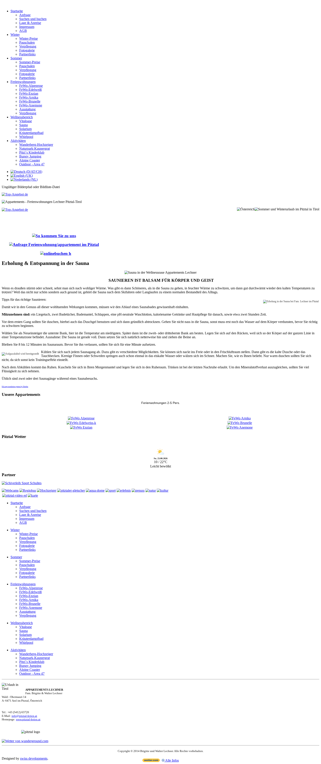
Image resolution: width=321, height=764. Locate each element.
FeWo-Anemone (30, 105)
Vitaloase (25, 121)
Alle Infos (171, 760)
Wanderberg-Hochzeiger (36, 144)
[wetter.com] (151, 761)
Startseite (16, 11)
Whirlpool (26, 137)
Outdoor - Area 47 (32, 164)
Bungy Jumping (30, 156)
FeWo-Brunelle (29, 101)
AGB (23, 31)
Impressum (26, 27)
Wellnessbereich (21, 117)
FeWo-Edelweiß (30, 89)
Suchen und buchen (33, 19)
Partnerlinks (27, 54)
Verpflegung (27, 46)
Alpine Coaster (29, 160)
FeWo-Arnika (28, 97)
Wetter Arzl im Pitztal (160, 445)
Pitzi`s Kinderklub (31, 152)
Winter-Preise (28, 38)
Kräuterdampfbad (31, 133)
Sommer (16, 58)
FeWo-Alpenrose (31, 86)
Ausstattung (27, 109)
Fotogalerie (27, 50)
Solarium (25, 129)
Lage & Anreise (30, 23)
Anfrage (25, 15)
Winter (15, 34)
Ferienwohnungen (23, 82)
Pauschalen (27, 42)
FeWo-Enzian (28, 93)
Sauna (23, 125)
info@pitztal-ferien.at (24, 716)
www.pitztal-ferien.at (28, 719)
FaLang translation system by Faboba (15, 387)
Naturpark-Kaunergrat (34, 148)
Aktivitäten (18, 140)
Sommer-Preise (29, 62)
